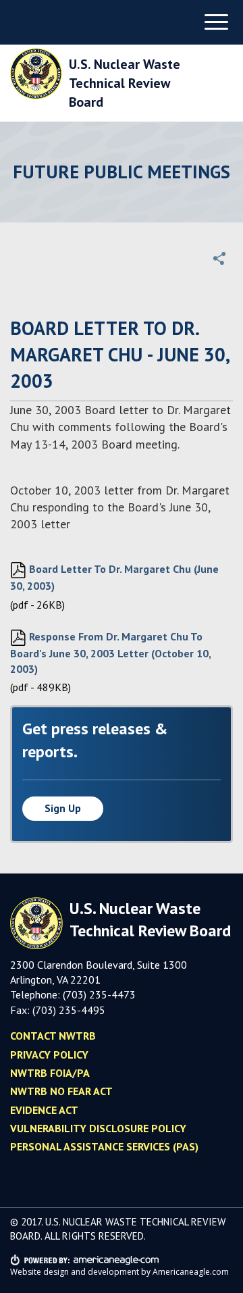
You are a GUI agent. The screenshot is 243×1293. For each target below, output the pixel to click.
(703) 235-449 (65, 1010)
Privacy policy (49, 1054)
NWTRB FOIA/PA (50, 1073)
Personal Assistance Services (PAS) (104, 1146)
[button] (219, 258)
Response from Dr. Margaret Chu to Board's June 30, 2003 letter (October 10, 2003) (110, 652)
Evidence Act (44, 1110)
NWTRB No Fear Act (61, 1091)
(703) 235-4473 (99, 994)
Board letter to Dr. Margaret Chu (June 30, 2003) (114, 577)
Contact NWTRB (53, 1035)
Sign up (63, 808)
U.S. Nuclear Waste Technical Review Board (124, 83)
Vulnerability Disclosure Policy (98, 1128)
